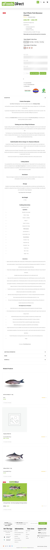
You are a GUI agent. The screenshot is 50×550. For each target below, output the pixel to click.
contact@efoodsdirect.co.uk (45, 535)
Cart (26, 532)
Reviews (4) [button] (6, 359)
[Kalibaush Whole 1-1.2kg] (14, 447)
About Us (16, 530)
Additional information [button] (9, 351)
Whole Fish (27, 86)
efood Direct (24, 547)
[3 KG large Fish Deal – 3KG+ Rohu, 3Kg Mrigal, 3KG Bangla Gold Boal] (14, 482)
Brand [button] (5, 355)
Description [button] (7, 97)
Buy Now (43, 73)
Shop (27, 536)
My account (28, 530)
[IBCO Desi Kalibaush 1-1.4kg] (14, 373)
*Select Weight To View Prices (30, 39)
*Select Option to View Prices (30, 45)
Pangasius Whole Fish (7, 433)
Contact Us (16, 542)
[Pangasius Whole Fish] (14, 407)
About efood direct (40, 546)
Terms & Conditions (18, 540)
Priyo (10, 436)
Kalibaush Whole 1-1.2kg (7, 468)
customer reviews (31, 17)
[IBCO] (36, 90)
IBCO (4, 397)
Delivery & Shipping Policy (19, 532)
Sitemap (45, 546)
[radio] (26, 42)
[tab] (25, 98)
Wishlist (27, 538)
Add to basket (35, 73)
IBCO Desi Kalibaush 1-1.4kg (8, 394)
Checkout (27, 534)
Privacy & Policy (17, 538)
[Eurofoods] (28, 90)
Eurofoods (5, 436)
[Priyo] (44, 90)
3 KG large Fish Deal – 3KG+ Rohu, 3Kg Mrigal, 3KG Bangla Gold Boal (15, 502)
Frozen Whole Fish (30, 84)
